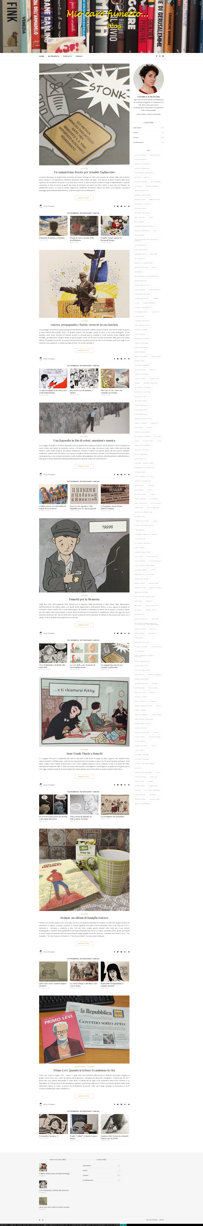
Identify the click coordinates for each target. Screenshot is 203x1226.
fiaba (137, 441)
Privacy (79, 56)
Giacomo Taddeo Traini (144, 463)
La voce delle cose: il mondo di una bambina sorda (82, 666)
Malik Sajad (154, 583)
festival (157, 436)
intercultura (140, 494)
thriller (153, 777)
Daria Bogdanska (142, 347)
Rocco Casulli (141, 701)
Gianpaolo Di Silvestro (144, 467)
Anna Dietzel (154, 199)
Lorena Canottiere (142, 552)
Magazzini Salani (142, 579)
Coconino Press (141, 312)
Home (41, 56)
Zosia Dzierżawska (142, 803)
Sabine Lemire (140, 710)
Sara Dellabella (141, 714)
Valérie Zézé (140, 786)
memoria (149, 601)
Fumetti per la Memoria (84, 599)
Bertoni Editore (141, 267)
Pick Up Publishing (142, 670)
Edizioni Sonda (141, 401)
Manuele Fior (140, 588)
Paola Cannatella (142, 661)
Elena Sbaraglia (141, 405)
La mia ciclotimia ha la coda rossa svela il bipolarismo (53, 391)
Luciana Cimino (141, 570)
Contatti (67, 56)
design (152, 370)
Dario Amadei (140, 352)
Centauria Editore (142, 294)
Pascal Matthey (141, 665)
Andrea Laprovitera (143, 195)
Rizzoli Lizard (141, 697)
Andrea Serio (140, 199)
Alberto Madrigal (142, 168)
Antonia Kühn (140, 208)
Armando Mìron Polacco (145, 226)
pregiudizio (139, 674)
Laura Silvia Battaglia (144, 525)
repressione (140, 688)
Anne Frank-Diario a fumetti (84, 753)
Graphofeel (139, 485)
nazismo (152, 633)
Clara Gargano (149, 303)
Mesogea (138, 605)
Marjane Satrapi (141, 592)
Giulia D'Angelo (49, 206)
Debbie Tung (140, 361)
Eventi (135, 132)
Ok (121, 1225)
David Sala (156, 356)
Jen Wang (154, 499)
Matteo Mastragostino (145, 596)
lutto (153, 570)
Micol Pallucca (152, 605)
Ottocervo (139, 651)
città (137, 303)
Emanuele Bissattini (143, 418)
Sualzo (138, 768)
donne (137, 383)
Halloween (139, 490)
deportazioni (140, 370)
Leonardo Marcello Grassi (146, 534)
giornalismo (140, 472)
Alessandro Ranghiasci (144, 173)
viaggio (138, 790)
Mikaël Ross (151, 610)
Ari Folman (139, 222)
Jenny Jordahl (140, 499)
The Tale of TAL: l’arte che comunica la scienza (111, 391)
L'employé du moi (142, 521)
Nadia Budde (140, 633)
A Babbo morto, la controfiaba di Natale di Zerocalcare (52, 507)
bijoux (154, 267)
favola (149, 427)
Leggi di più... (84, 198)
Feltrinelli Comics (142, 436)
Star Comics (140, 750)
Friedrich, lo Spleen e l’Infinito (52, 238)
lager (155, 521)
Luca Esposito (152, 556)
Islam (152, 494)
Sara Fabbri (156, 714)
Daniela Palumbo (142, 343)
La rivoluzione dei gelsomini (112, 816)
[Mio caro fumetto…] (101, 26)
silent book (140, 737)
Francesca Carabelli (143, 445)
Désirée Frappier (150, 383)
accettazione (140, 155)
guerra (151, 485)
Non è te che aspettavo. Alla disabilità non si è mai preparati (83, 507)
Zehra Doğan (140, 799)
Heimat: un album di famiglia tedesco (84, 918)
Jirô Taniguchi (141, 503)
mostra (155, 619)
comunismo (139, 316)
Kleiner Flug (140, 516)
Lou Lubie (139, 556)
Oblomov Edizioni (142, 642)
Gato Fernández (141, 454)
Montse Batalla (141, 619)
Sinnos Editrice (141, 746)
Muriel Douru (140, 629)
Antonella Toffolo (143, 204)
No (125, 1225)
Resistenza (153, 688)
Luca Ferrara (140, 561)
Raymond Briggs (141, 683)
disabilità (154, 378)
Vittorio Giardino (152, 790)
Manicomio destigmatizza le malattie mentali (112, 984)
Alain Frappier (141, 159)
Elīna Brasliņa (141, 414)
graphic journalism (143, 481)
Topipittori (140, 781)
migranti (138, 610)
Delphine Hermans (142, 365)
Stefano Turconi (142, 754)
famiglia (154, 423)
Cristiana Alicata (142, 325)
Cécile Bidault (141, 334)
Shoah (156, 732)
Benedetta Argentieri (144, 263)
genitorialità (140, 459)
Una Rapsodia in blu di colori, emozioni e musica (84, 440)
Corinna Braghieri (142, 321)
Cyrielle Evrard (141, 329)
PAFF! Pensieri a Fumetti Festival (145, 656)
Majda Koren (140, 583)
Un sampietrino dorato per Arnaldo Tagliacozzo (84, 172)
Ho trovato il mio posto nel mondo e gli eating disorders (53, 817)
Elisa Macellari (141, 410)
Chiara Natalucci (142, 298)
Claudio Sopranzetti (143, 307)
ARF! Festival (140, 217)
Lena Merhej (140, 530)
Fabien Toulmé (141, 423)
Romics (153, 701)
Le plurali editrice (142, 543)
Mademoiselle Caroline (144, 574)
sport (154, 746)
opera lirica (156, 647)
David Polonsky (141, 356)
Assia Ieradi (139, 235)
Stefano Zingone (142, 759)
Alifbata (138, 186)
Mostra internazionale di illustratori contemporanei (147, 624)
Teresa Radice (140, 777)
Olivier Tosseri (141, 647)
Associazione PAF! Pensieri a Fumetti (146, 240)
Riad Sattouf (140, 692)
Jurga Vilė (139, 507)
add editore (155, 155)
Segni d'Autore (141, 728)
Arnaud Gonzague (142, 230)
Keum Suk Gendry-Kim (143, 512)
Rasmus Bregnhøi (142, 679)
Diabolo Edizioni (142, 374)
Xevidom (152, 795)
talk (158, 772)
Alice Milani (156, 182)
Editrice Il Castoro (143, 392)
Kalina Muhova (153, 507)
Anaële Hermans (152, 186)
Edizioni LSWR (140, 396)
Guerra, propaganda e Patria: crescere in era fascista (84, 324)
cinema (155, 298)
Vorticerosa (140, 795)
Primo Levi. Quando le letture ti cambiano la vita (84, 1070)
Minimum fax (140, 614)
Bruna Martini (141, 281)
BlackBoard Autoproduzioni (147, 276)
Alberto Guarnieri (142, 164)
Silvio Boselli (140, 741)
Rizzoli (153, 692)
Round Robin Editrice (143, 706)
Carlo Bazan (140, 289)
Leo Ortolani (140, 539)
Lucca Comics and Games (145, 565)
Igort (149, 490)
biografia (139, 272)
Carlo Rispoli (154, 289)
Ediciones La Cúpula (143, 387)
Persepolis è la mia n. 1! (48, 1136)
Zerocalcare (154, 799)
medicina (138, 601)
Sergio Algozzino (142, 732)
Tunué (151, 781)
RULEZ (158, 706)
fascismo (138, 427)
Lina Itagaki (140, 547)
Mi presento (53, 56)
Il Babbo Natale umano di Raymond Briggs (111, 239)
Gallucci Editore (142, 450)
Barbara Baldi (140, 254)
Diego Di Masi (140, 378)
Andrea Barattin (142, 190)
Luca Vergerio (155, 561)
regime (155, 683)
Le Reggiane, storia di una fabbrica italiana (111, 507)
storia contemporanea (144, 763)
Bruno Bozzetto (142, 285)
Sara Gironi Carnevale (144, 719)
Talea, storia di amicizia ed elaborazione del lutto (81, 817)
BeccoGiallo (140, 258)
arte (155, 230)
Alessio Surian (141, 182)
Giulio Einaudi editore (144, 476)
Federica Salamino (142, 432)
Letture (84, 168)
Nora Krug (139, 638)
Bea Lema (153, 254)
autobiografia (141, 245)
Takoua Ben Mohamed (143, 772)
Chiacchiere (80, 1067)
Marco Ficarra (155, 588)
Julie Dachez (156, 503)
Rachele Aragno (154, 674)
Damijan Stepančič (142, 338)
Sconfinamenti (138, 142)
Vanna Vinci (153, 786)
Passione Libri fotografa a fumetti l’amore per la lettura (114, 1137)
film (159, 441)
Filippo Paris (148, 441)
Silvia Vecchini (155, 737)
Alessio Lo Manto (142, 177)
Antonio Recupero (142, 213)
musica (153, 629)
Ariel (151, 217)
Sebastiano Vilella (142, 723)
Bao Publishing (141, 249)
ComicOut (156, 312)
